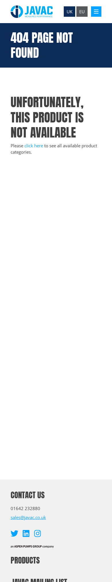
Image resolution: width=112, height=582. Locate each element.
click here (33, 145)
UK (69, 11)
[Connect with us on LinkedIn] (26, 533)
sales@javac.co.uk (28, 517)
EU (82, 11)
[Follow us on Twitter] (14, 533)
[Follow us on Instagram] (37, 533)
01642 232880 (25, 508)
